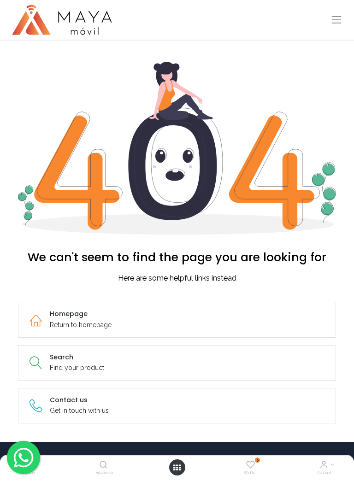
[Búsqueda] (103, 465)
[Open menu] (177, 467)
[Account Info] (323, 465)
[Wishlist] (250, 465)
